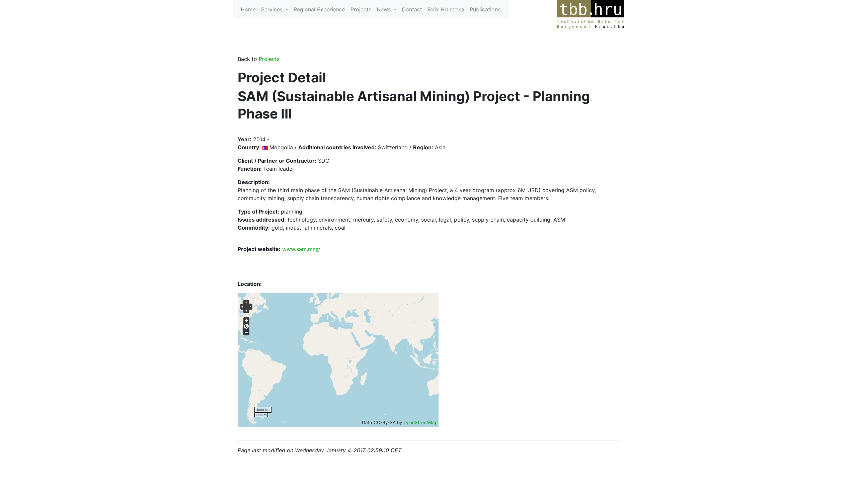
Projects (360, 9)
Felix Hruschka (445, 9)
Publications (485, 9)
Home (248, 9)
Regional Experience (319, 9)
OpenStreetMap (420, 422)
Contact (412, 9)
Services (272, 9)
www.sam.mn (299, 249)
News (384, 9)
